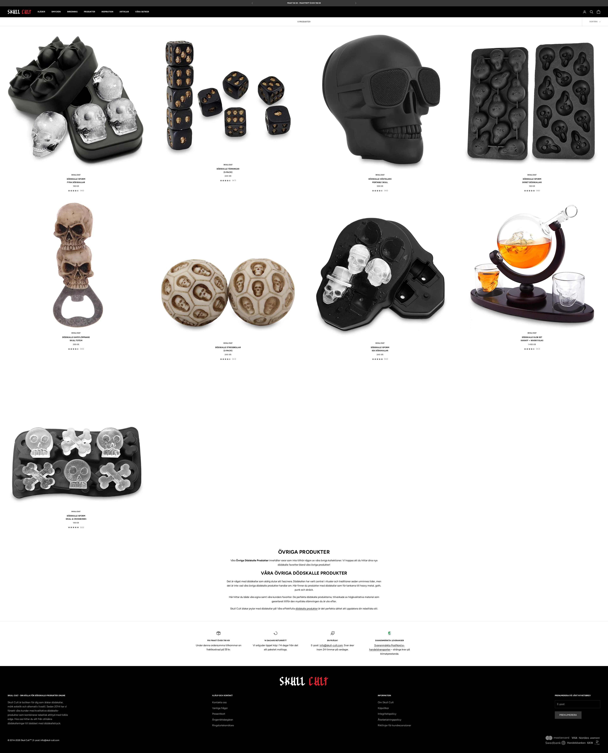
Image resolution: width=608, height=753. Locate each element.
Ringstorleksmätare (223, 725)
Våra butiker (142, 12)
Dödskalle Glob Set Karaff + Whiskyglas (532, 339)
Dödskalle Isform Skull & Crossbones (76, 517)
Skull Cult (75, 175)
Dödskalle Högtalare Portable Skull (379, 180)
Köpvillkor (383, 708)
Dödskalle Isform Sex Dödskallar (380, 349)
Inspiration (107, 12)
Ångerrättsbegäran (222, 719)
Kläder (41, 12)
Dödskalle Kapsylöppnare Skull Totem (76, 339)
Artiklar (124, 12)
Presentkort (218, 713)
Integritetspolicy (387, 713)
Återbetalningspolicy (389, 719)
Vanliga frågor (220, 708)
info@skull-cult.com (331, 645)
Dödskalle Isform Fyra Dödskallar (76, 180)
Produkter (89, 12)
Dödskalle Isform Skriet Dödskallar (532, 180)
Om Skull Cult (386, 702)
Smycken (56, 12)
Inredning (72, 12)
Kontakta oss (219, 702)
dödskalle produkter (306, 608)
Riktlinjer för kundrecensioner (394, 725)
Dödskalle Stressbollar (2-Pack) (228, 349)
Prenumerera (568, 715)
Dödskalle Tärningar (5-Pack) (228, 170)
